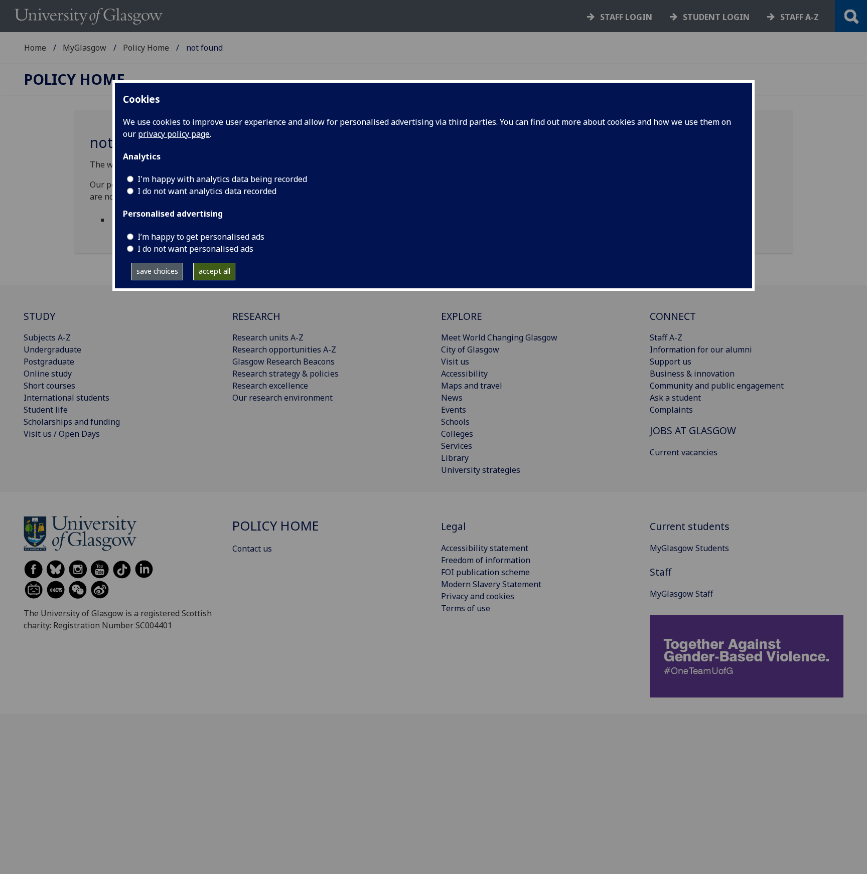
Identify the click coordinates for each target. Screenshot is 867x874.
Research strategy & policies (285, 373)
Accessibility (464, 373)
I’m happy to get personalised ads (200, 236)
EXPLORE (461, 316)
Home (35, 47)
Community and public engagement (717, 385)
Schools (455, 421)
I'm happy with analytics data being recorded (222, 179)
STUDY (39, 316)
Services (456, 445)
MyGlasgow (84, 47)
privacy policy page (174, 133)
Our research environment (282, 397)
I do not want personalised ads (195, 248)
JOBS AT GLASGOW (693, 430)
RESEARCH (256, 316)
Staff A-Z (666, 337)
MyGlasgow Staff (681, 593)
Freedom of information (485, 560)
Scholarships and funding (72, 421)
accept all (214, 271)
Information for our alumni (701, 349)
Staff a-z (799, 17)
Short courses (49, 385)
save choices (157, 271)
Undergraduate (52, 349)
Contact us (252, 548)
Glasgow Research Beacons (283, 361)
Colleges (457, 433)
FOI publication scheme (485, 572)
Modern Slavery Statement (491, 584)
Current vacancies (683, 452)
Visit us (455, 361)
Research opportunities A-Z (284, 349)
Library (455, 457)
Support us (670, 361)
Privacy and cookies (477, 596)
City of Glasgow (470, 349)
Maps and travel (471, 385)
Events (453, 409)
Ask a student (675, 397)
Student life (46, 409)
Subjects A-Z (47, 337)
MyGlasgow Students (689, 548)
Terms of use (465, 608)
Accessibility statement (484, 548)
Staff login (626, 17)
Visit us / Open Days (62, 433)
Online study (48, 373)
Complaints (671, 409)
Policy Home (146, 47)
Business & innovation (692, 373)
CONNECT (673, 316)
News (452, 397)
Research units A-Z (268, 337)
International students (66, 397)
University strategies (480, 469)
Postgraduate (49, 361)
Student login (716, 17)
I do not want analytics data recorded (206, 191)
